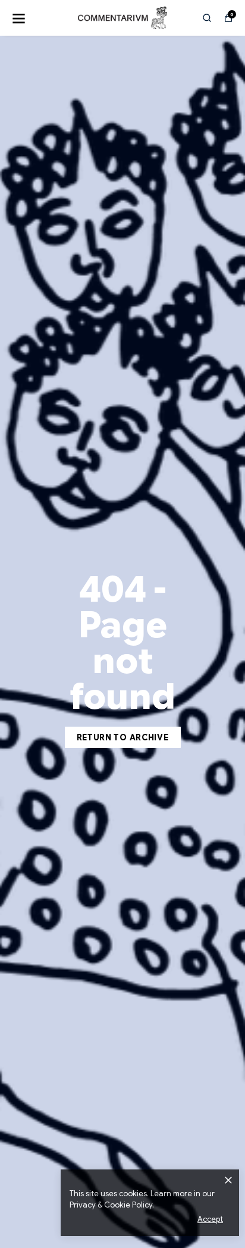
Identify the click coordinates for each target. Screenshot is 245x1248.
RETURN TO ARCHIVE (123, 737)
